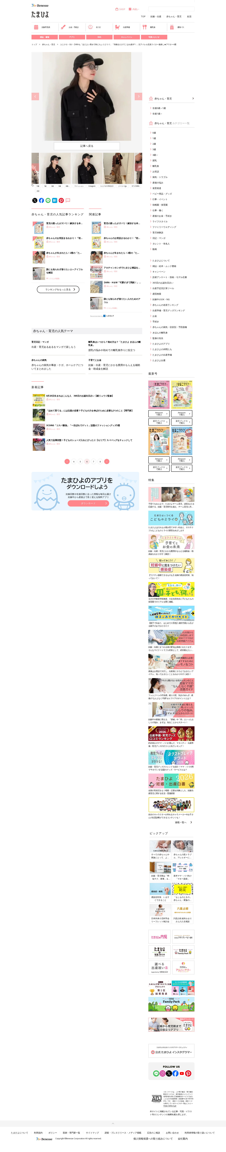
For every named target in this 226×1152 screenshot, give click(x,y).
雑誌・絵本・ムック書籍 (164, 266)
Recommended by (96, 316)
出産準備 (126, 27)
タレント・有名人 (161, 243)
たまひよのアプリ (161, 343)
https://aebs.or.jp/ (169, 1106)
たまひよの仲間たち (162, 349)
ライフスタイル (160, 221)
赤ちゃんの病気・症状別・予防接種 (170, 327)
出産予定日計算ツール (163, 288)
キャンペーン (126, 37)
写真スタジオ (154, 37)
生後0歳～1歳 (159, 108)
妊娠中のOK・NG (161, 299)
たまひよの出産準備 (162, 354)
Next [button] (138, 96)
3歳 (59, 186)
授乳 (155, 160)
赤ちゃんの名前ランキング (165, 304)
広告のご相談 (153, 1132)
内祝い (136, 9)
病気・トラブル (160, 177)
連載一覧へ (180, 822)
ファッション (79, 186)
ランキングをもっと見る (58, 289)
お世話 (156, 171)
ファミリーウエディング (164, 226)
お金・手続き (74, 27)
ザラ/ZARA (135, 186)
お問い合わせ (172, 1132)
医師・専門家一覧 (71, 1132)
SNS (99, 37)
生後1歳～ (157, 113)
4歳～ (68, 186)
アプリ (72, 37)
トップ (34, 44)
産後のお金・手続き (162, 215)
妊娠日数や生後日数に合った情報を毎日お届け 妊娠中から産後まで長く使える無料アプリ (88, 496)
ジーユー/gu (122, 186)
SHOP (122, 9)
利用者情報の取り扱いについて (200, 1132)
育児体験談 (158, 232)
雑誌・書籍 (44, 37)
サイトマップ (92, 1132)
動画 (155, 249)
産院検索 (157, 293)
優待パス (180, 27)
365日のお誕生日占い (163, 282)
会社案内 (183, 1138)
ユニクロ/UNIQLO (106, 186)
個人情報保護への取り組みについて (153, 1138)
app (38, 191)
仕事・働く (158, 210)
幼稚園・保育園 (160, 204)
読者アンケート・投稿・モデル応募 (170, 277)
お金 (155, 315)
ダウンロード (88, 503)
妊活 (189, 16)
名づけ (98, 27)
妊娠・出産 (156, 16)
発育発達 (157, 188)
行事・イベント (160, 199)
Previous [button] (35, 96)
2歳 (52, 186)
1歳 (45, 186)
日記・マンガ (159, 238)
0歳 (38, 186)
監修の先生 (158, 338)
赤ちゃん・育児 (173, 16)
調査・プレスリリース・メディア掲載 (123, 1132)
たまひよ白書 (159, 360)
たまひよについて (161, 260)
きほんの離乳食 (160, 332)
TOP (143, 16)
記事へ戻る (86, 146)
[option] (87, 96)
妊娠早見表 (46, 27)
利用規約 (38, 1132)
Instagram (91, 186)
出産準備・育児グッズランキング (169, 310)
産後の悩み (158, 182)
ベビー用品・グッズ (162, 193)
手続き (156, 321)
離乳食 (152, 27)
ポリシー (52, 1132)
